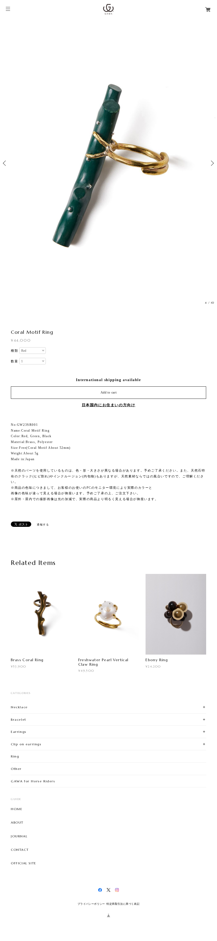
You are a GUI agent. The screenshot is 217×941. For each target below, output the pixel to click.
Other (16, 769)
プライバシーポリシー (91, 903)
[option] (108, 163)
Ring (15, 756)
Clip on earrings (26, 744)
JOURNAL (19, 836)
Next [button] (211, 163)
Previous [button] (5, 163)
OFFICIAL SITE (23, 863)
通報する (43, 524)
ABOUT (17, 822)
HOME (16, 809)
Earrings (18, 732)
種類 (14, 351)
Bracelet (18, 719)
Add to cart (109, 392)
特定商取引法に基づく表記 (122, 903)
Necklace (19, 707)
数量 (14, 361)
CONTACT (20, 850)
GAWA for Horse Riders (33, 781)
